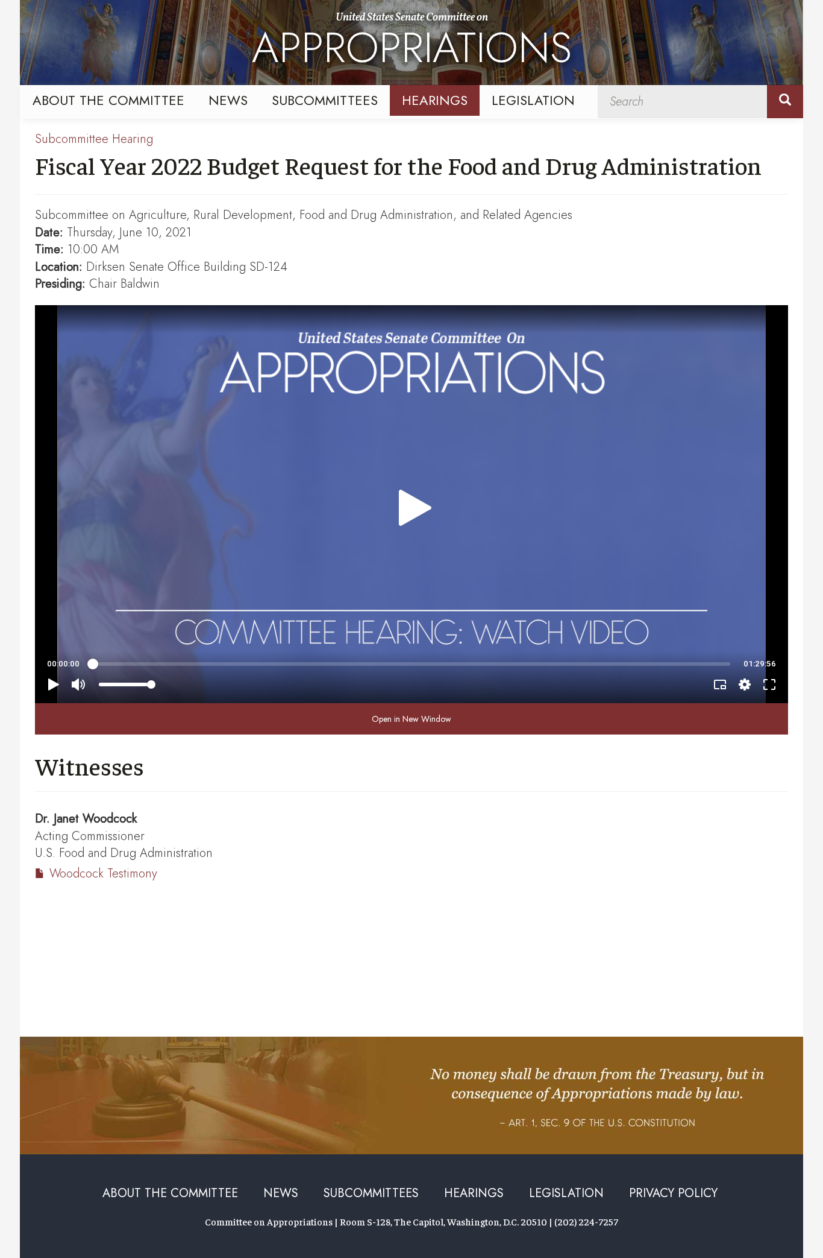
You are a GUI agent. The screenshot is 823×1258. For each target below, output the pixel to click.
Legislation (533, 100)
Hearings (435, 100)
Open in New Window (411, 719)
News (228, 100)
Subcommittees (325, 100)
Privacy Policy (673, 1193)
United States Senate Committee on (412, 44)
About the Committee (108, 100)
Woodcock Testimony (103, 873)
